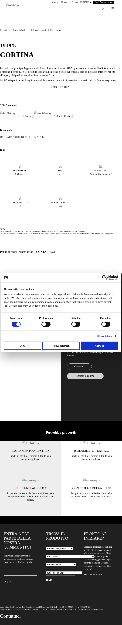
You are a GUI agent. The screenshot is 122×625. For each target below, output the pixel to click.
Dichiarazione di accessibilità (63, 609)
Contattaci (79, 366)
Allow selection (61, 345)
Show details (104, 336)
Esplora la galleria (85, 375)
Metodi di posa (93, 574)
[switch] (46, 324)
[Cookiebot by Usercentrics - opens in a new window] (104, 277)
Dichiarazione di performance (22, 137)
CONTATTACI (45, 251)
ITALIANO (84, 2)
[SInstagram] (87, 8)
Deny (22, 345)
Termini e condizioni (22, 609)
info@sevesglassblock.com (90, 609)
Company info (6, 609)
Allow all (99, 345)
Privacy (45, 609)
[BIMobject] (95, 8)
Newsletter (65, 2)
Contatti (75, 2)
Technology (5, 30)
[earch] (103, 9)
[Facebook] (83, 8)
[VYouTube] (91, 8)
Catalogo (55, 2)
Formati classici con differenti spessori (29, 30)
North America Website (103, 2)
